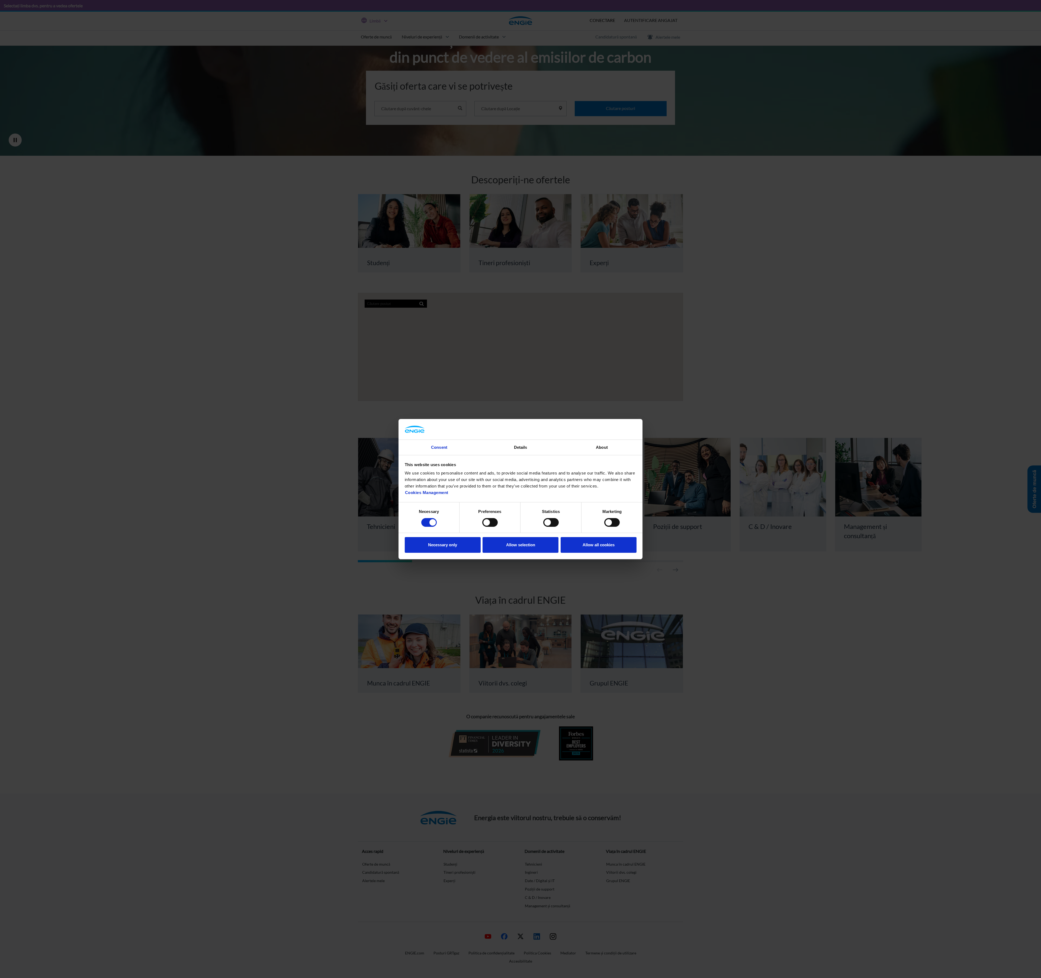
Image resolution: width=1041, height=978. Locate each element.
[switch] (490, 522)
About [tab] (602, 447)
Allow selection (520, 544)
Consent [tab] (439, 447)
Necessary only (442, 544)
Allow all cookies (599, 544)
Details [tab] (520, 447)
